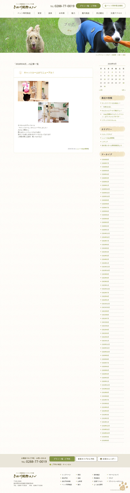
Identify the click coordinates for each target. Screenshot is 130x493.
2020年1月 (105, 381)
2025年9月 (105, 200)
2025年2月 (105, 226)
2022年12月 (106, 289)
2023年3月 (105, 281)
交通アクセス (116, 13)
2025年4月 (105, 218)
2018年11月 (106, 429)
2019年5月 (105, 407)
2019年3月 (105, 414)
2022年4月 (105, 296)
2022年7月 (105, 292)
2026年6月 (105, 167)
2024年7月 (105, 241)
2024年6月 (105, 244)
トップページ (66, 475)
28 (123, 83)
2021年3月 (105, 333)
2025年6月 (105, 211)
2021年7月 (105, 318)
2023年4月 (105, 278)
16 (105, 79)
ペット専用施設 (24, 13)
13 (120, 76)
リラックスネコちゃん (109, 120)
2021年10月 (106, 307)
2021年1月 (105, 341)
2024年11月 (106, 237)
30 (105, 86)
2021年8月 (105, 315)
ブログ (111, 478)
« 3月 (100, 90)
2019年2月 (105, 418)
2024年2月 (105, 259)
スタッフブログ (107, 134)
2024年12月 (106, 233)
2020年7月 (105, 363)
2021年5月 (105, 326)
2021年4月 (105, 329)
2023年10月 (106, 270)
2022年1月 (105, 300)
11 (112, 76)
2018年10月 (106, 433)
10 (108, 76)
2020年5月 (105, 370)
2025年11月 (106, 193)
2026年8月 (105, 159)
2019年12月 (106, 385)
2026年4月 (105, 174)
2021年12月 (106, 304)
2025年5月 (105, 215)
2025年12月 (106, 189)
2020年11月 (106, 348)
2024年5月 (105, 248)
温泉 (50, 13)
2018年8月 (105, 440)
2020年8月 (105, 359)
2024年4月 (105, 252)
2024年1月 (105, 263)
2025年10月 (106, 196)
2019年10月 (106, 389)
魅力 (73, 13)
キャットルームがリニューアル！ (39, 72)
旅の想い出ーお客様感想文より (112, 145)
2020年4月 (105, 374)
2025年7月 (105, 207)
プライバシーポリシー (116, 481)
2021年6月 (105, 322)
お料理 (62, 13)
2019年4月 (105, 411)
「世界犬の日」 (107, 107)
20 (120, 79)
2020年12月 (106, 344)
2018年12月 (106, 426)
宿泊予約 (65, 478)
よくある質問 (98, 484)
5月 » (123, 90)
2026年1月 (105, 185)
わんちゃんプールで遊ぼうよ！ (112, 110)
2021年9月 (105, 311)
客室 (39, 13)
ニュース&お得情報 (82, 149)
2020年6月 (105, 366)
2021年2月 (105, 337)
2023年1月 (105, 285)
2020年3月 (105, 377)
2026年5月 (105, 170)
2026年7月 (105, 163)
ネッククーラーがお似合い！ (111, 103)
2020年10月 (106, 352)
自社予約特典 (66, 481)
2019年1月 (105, 422)
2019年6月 (105, 403)
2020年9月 (105, 355)
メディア (105, 142)
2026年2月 (105, 181)
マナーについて (114, 475)
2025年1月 (105, 230)
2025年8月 (105, 204)
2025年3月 (105, 222)
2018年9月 (105, 437)
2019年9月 (105, 392)
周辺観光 (100, 13)
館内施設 (86, 13)
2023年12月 (106, 267)
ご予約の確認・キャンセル (61, 464)
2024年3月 (105, 255)
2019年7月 (105, 400)
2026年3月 (105, 178)
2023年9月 (105, 274)
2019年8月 (105, 396)
